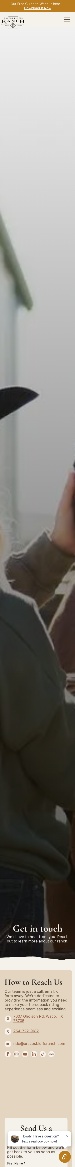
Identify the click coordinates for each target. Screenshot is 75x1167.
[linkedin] (34, 1054)
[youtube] (25, 1054)
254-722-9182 (26, 1031)
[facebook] (8, 1054)
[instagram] (16, 1054)
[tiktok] (43, 1054)
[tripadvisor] (51, 1054)
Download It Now (37, 8)
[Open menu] (67, 19)
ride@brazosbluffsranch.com (39, 1043)
